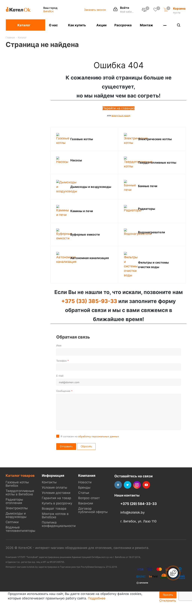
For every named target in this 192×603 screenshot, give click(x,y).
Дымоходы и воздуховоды (90, 187)
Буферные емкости (85, 234)
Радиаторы (146, 209)
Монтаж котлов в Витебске (55, 515)
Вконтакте (118, 485)
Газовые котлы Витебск (17, 483)
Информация (53, 475)
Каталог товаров (20, 475)
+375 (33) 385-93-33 (89, 301)
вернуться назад (121, 115)
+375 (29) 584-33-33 (138, 504)
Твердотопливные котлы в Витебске (20, 492)
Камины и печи (81, 211)
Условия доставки (56, 493)
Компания (86, 475)
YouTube (146, 485)
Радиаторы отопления (14, 501)
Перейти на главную (118, 108)
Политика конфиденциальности (59, 524)
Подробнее (96, 598)
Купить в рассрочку (57, 503)
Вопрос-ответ (89, 498)
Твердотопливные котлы (157, 162)
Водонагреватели (151, 232)
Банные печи (147, 186)
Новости (85, 482)
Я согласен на (90, 436)
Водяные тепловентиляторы (20, 529)
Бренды (84, 487)
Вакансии (85, 503)
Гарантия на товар (56, 498)
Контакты (49, 482)
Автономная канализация (89, 258)
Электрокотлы (17, 508)
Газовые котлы (81, 139)
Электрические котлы (155, 139)
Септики (12, 522)
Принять (168, 594)
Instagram (137, 485)
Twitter (127, 485)
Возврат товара (54, 508)
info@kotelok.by (132, 513)
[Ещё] (165, 25)
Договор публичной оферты (93, 510)
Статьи (83, 493)
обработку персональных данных (98, 436)
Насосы (76, 160)
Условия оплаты (54, 487)
